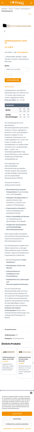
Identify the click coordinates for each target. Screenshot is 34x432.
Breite (7, 66)
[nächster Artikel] (32, 14)
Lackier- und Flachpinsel (22, 9)
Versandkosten (22, 52)
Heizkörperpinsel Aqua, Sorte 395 (8, 358)
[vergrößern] (5, 31)
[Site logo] (17, 2)
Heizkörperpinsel (7, 11)
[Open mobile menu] (2, 3)
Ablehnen (17, 419)
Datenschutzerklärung (18, 428)
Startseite (4, 9)
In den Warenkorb (13, 80)
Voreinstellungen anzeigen (17, 424)
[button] (31, 393)
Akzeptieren (17, 414)
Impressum (28, 428)
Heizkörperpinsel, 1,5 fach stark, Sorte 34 (25, 359)
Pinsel (11, 9)
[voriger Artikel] (28, 14)
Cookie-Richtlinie (7, 428)
